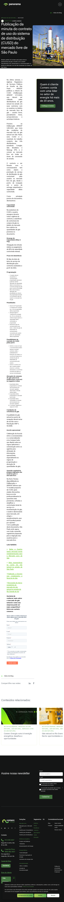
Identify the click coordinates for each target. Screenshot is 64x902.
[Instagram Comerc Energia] (11, 828)
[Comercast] (8, 828)
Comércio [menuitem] (36, 830)
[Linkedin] (1, 828)
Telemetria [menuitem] (22, 843)
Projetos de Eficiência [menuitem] (24, 841)
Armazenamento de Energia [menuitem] (26, 846)
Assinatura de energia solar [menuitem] (26, 859)
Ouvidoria (6, 865)
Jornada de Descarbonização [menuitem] (23, 869)
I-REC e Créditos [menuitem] (23, 866)
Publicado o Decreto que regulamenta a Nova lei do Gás (14, 576)
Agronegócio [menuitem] (37, 832)
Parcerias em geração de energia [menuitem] (25, 856)
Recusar (53, 895)
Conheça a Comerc (48, 106)
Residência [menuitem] (36, 828)
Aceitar (40, 895)
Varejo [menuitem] (35, 825)
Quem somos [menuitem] (58, 823)
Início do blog (57, 13)
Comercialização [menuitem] (23, 852)
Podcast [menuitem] (50, 825)
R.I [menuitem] (44, 819)
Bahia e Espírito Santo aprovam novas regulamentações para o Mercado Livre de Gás (14, 554)
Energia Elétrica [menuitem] (23, 850)
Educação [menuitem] (36, 837)
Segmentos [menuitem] (37, 819)
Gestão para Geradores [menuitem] (25, 832)
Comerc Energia (16, 21)
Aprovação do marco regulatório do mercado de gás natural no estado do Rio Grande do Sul (14, 587)
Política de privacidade (28, 886)
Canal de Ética (6, 861)
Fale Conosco (6, 880)
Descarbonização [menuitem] (23, 863)
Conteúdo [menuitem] (51, 819)
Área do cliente (6, 872)
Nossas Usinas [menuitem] (58, 829)
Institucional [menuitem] (59, 819)
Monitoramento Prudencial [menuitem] (55, 871)
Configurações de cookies (25, 895)
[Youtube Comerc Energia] (4, 828)
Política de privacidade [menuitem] (57, 867)
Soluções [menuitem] (22, 819)
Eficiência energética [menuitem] (24, 839)
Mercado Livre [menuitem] (22, 823)
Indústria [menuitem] (36, 823)
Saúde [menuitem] (35, 835)
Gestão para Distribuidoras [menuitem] (26, 834)
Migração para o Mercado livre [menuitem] (25, 826)
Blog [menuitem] (49, 823)
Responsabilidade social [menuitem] (59, 826)
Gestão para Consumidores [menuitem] (26, 830)
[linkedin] (30, 683)
